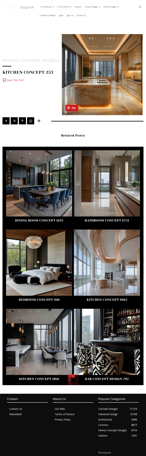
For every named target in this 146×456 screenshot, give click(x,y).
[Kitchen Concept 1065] (107, 263)
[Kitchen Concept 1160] (39, 342)
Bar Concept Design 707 (107, 379)
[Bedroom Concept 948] (39, 263)
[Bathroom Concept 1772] (107, 183)
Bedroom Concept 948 (39, 299)
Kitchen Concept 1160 (39, 379)
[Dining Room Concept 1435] (39, 183)
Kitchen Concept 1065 (107, 299)
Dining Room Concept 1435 (39, 220)
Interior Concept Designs (31, 60)
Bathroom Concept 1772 (107, 220)
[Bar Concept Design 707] (107, 342)
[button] (140, 7)
